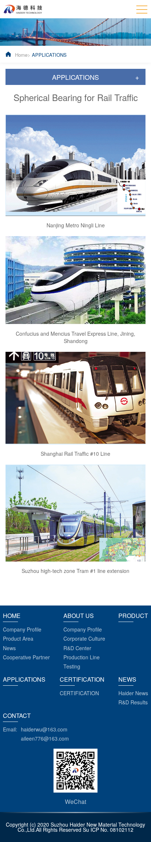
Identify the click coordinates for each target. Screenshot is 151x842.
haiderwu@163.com (44, 729)
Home (21, 54)
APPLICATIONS (49, 54)
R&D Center (77, 648)
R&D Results (133, 702)
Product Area (18, 638)
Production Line (81, 657)
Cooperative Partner (26, 657)
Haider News (133, 693)
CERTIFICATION (79, 693)
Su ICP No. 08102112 (108, 829)
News (9, 648)
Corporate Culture (84, 638)
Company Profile (22, 629)
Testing (71, 666)
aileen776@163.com (45, 738)
